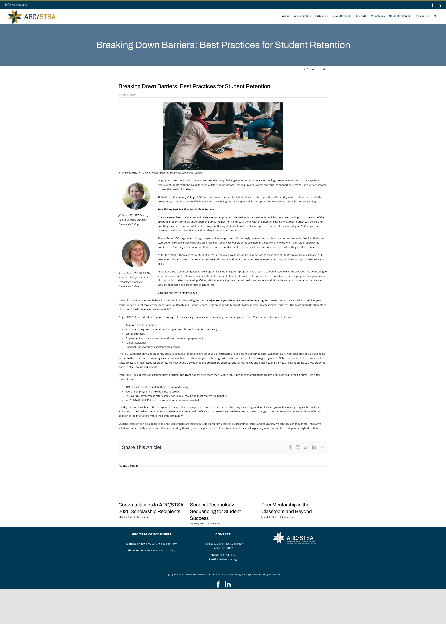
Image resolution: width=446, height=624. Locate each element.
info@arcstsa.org (16, 5)
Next (322, 69)
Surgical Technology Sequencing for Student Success (215, 511)
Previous (311, 69)
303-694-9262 (227, 555)
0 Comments (143, 516)
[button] (435, 16)
